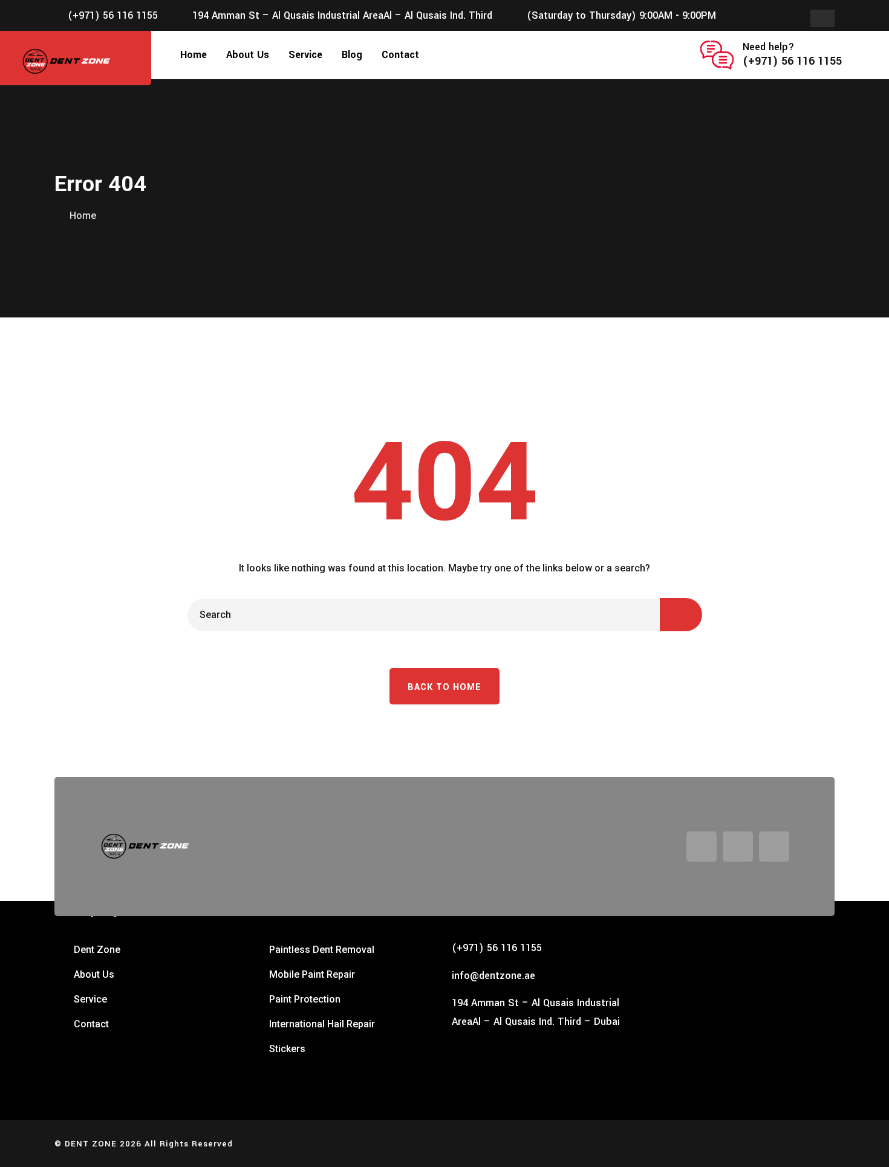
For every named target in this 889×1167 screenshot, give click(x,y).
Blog (352, 55)
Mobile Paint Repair (312, 974)
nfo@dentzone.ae (494, 976)
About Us (247, 55)
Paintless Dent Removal (321, 949)
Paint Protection (304, 999)
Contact (400, 55)
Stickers (287, 1049)
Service (305, 55)
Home (193, 55)
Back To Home (444, 687)
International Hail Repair (322, 1024)
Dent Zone (97, 949)
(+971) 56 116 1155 (113, 15)
